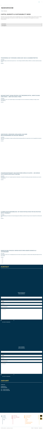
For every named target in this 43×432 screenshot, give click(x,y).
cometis (4, 415)
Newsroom (4, 418)
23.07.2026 (2, 253)
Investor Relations (28, 415)
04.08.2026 (2, 214)
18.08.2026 (2, 59)
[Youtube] (41, 416)
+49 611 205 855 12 (21, 293)
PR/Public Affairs (28, 423)
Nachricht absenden (6, 376)
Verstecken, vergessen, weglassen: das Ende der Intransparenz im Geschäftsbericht (14, 135)
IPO (26, 418)
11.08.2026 (2, 137)
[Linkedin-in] (41, 419)
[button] (39, 2)
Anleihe (27, 419)
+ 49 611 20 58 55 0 (6, 389)
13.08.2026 (2, 98)
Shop (4, 419)
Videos (15, 418)
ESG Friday (15, 415)
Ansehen (2, 63)
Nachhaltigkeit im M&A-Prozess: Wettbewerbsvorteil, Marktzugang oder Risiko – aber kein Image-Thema (20, 96)
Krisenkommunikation (29, 422)
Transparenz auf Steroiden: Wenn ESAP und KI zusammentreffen (19, 58)
